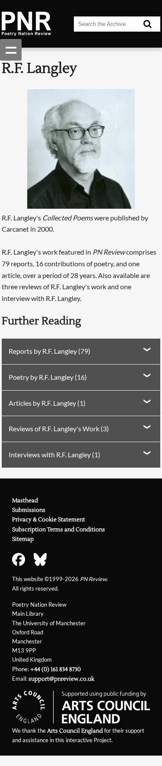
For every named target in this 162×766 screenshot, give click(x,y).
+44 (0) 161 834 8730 (55, 669)
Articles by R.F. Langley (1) (47, 403)
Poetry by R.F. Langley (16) (48, 377)
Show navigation (11, 50)
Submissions (28, 510)
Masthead (25, 500)
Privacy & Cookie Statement (48, 519)
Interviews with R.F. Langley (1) (54, 454)
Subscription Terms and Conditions (58, 529)
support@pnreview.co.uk (61, 679)
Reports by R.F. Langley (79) (49, 351)
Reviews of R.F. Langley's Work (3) (59, 428)
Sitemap (23, 539)
